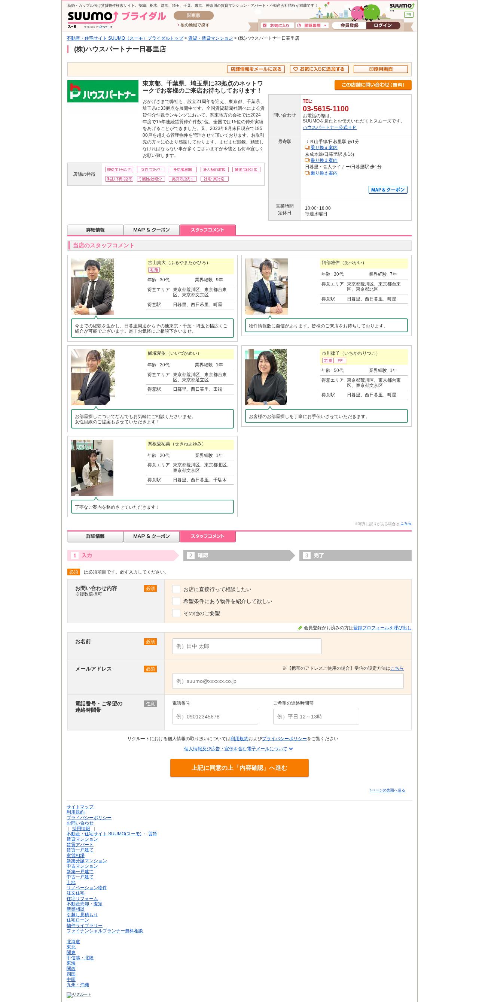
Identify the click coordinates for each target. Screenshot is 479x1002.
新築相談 (76, 909)
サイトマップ (80, 806)
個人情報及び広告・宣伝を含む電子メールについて (235, 748)
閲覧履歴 (312, 25)
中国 (71, 979)
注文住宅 (76, 893)
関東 (71, 952)
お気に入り (277, 25)
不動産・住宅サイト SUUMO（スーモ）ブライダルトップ (125, 38)
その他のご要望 (201, 613)
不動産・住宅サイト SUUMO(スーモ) (104, 833)
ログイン (383, 26)
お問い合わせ (80, 823)
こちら (406, 523)
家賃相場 (76, 855)
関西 (71, 968)
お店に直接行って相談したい (217, 589)
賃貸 (152, 833)
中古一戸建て (80, 877)
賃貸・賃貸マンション (210, 38)
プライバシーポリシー (284, 738)
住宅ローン (78, 920)
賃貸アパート (80, 844)
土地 (71, 882)
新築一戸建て (80, 871)
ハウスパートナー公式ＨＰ (330, 127)
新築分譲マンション (87, 860)
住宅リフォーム (82, 898)
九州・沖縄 (78, 984)
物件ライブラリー (85, 925)
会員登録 (349, 26)
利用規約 (239, 738)
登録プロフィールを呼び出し (382, 627)
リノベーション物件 (87, 887)
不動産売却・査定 (85, 903)
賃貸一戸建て (80, 850)
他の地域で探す (193, 25)
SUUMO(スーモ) (402, 7)
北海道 (73, 941)
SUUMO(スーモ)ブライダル (117, 19)
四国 (71, 974)
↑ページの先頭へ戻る (387, 790)
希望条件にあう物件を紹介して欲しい (227, 601)
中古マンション (82, 866)
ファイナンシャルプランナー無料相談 (105, 930)
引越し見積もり (82, 914)
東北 (71, 947)
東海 (71, 963)
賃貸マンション (82, 839)
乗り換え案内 (324, 147)
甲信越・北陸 (80, 957)
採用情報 (81, 828)
